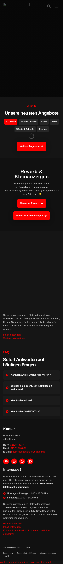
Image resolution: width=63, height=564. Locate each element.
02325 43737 (17, 445)
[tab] (10, 122)
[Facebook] (30, 461)
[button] (25, 562)
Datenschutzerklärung (26, 553)
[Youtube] (6, 461)
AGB (7, 556)
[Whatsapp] (22, 461)
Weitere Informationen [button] (14, 338)
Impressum (8, 553)
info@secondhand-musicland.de (28, 452)
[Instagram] (14, 461)
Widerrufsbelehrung (48, 553)
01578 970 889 (18, 448)
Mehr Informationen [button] (13, 523)
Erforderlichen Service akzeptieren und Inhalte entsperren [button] (27, 532)
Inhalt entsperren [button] (12, 335)
